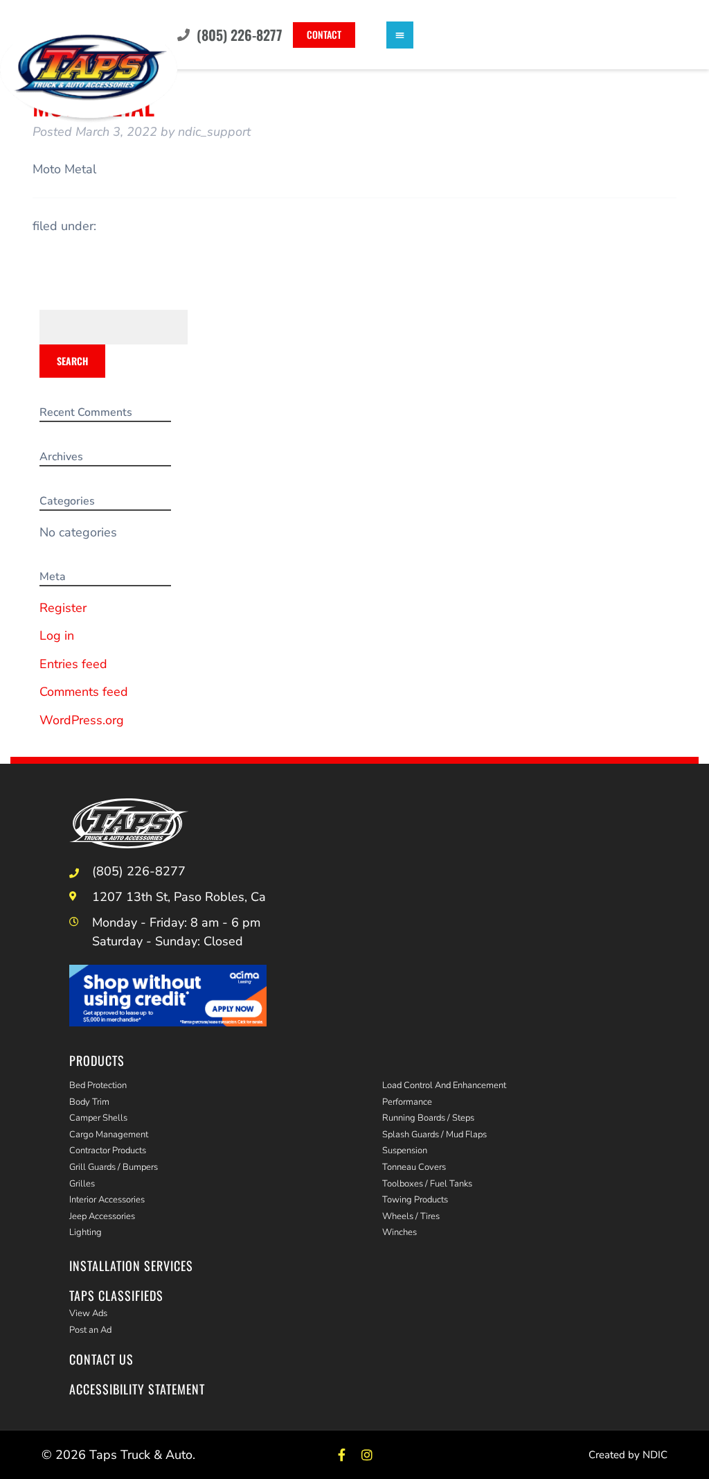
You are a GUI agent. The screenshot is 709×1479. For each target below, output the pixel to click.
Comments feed (83, 691)
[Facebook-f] (341, 1455)
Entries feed (73, 664)
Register (63, 608)
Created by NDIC (628, 1455)
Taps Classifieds (116, 1295)
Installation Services (131, 1266)
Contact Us (101, 1359)
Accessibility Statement (137, 1389)
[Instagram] (367, 1455)
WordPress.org (81, 720)
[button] (399, 35)
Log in (56, 635)
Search (72, 360)
